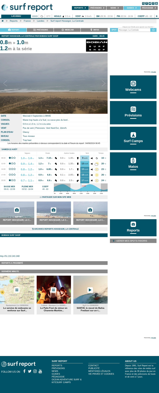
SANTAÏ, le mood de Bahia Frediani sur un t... (90, 309)
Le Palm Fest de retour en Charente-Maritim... (53, 309)
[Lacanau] (156, 16)
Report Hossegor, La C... (17, 220)
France (27, 21)
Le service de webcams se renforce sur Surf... (17, 309)
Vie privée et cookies (101, 374)
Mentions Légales (99, 371)
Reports (14, 21)
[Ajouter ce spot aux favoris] (153, 30)
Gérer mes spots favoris (131, 241)
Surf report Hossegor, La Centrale (67, 21)
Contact (93, 365)
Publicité (94, 368)
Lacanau (16, 16)
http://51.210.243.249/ (10, 256)
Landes (40, 21)
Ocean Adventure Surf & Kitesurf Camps (67, 381)
